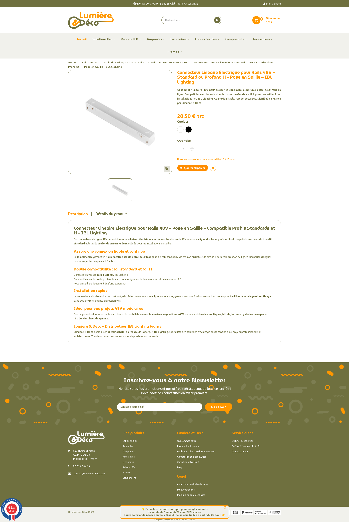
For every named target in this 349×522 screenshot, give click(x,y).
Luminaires (128, 462)
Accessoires (129, 457)
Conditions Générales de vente (192, 484)
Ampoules (128, 446)
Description (78, 214)
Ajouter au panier (194, 168)
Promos (127, 472)
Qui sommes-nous (186, 441)
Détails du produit (111, 214)
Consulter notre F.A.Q (188, 462)
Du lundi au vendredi (242, 441)
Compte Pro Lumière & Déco (191, 457)
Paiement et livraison (188, 446)
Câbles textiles (130, 441)
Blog (179, 467)
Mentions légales (185, 490)
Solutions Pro (129, 478)
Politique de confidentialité (191, 495)
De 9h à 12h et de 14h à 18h (246, 446)
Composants (129, 451)
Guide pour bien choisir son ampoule (195, 451)
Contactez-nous (240, 451)
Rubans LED (129, 467)
